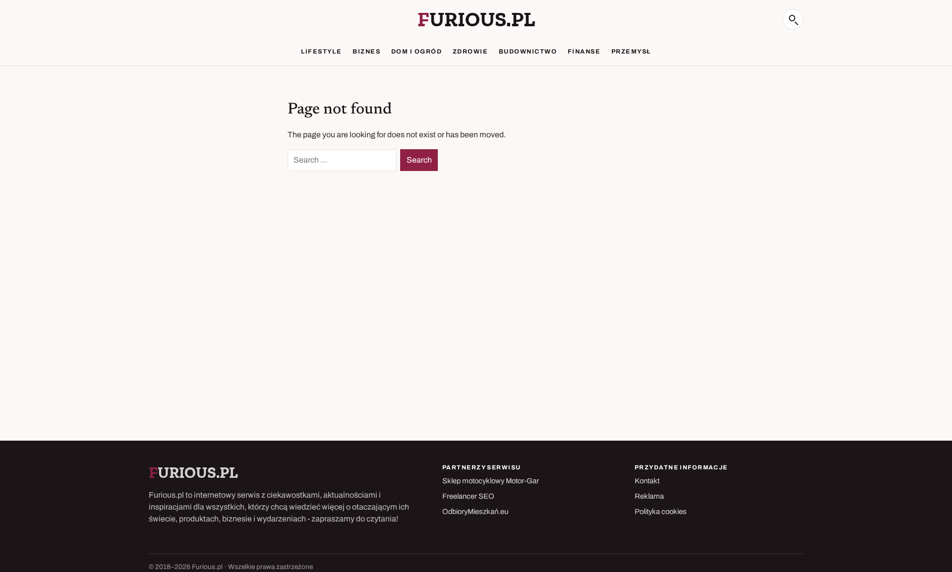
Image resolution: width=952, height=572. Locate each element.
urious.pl (476, 19)
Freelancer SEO (468, 496)
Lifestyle (321, 51)
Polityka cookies (661, 511)
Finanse (584, 51)
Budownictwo (528, 51)
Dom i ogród (416, 51)
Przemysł (631, 51)
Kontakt (647, 481)
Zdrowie (470, 51)
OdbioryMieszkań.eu (475, 511)
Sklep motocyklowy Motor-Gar (490, 481)
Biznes (366, 51)
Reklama (649, 496)
